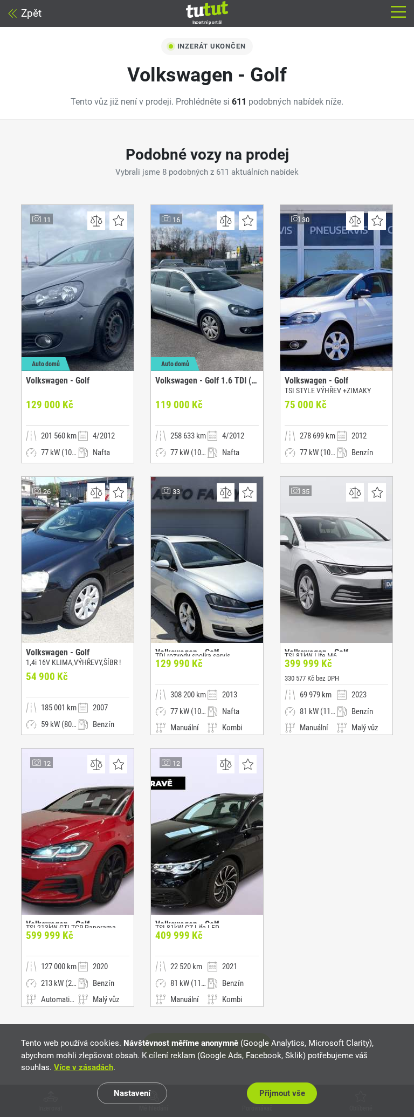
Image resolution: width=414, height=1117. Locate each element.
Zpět (31, 13)
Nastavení (132, 1093)
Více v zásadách (83, 1067)
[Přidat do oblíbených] (118, 220)
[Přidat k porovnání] (96, 220)
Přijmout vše (282, 1093)
